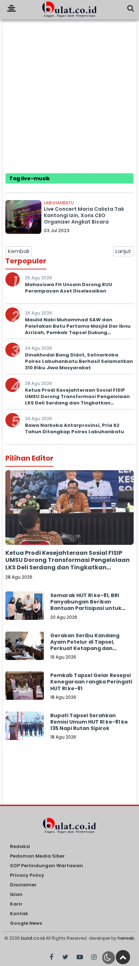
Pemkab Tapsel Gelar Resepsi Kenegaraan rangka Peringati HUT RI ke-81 (91, 682)
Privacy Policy (27, 876)
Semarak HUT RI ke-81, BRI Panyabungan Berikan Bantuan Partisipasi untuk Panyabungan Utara (86, 605)
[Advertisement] (69, 91)
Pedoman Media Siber (37, 856)
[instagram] (94, 957)
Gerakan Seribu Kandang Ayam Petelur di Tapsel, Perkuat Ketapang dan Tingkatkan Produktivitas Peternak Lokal (85, 648)
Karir (16, 904)
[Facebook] (51, 957)
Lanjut (123, 251)
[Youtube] (79, 957)
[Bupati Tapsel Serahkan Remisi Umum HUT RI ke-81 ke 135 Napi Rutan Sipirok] (24, 731)
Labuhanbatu (59, 203)
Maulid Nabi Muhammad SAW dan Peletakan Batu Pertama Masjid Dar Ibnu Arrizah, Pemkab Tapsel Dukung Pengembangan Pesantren (77, 329)
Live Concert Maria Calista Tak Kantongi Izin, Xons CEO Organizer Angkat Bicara (84, 215)
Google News (26, 924)
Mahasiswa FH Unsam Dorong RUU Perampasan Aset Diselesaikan (68, 287)
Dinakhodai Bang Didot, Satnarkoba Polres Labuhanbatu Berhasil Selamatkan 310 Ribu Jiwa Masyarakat (79, 361)
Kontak (19, 914)
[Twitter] (65, 957)
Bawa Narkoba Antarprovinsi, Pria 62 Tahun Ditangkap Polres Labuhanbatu (74, 428)
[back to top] (123, 957)
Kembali (18, 251)
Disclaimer (23, 885)
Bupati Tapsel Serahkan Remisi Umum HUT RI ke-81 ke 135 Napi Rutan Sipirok (89, 722)
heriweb (126, 938)
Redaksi (20, 847)
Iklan (16, 895)
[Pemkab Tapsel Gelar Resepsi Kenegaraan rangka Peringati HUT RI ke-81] (24, 690)
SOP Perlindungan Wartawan (46, 866)
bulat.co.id (33, 938)
